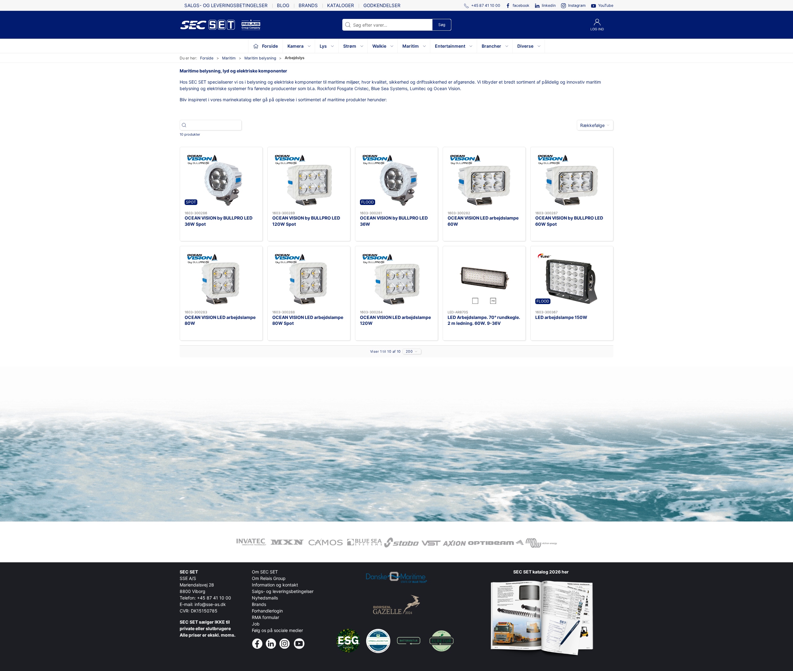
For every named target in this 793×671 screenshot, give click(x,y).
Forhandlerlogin (267, 610)
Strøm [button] (349, 46)
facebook (521, 5)
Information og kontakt (275, 584)
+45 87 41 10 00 (214, 597)
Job (256, 623)
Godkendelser (382, 5)
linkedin (549, 5)
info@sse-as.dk (210, 604)
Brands (308, 5)
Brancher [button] (491, 46)
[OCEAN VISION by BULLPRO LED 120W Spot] (308, 179)
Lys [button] (323, 46)
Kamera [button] (295, 46)
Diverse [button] (525, 46)
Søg (441, 24)
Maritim (229, 58)
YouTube (605, 5)
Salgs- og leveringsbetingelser (226, 5)
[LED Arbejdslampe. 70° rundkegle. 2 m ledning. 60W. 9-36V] (484, 278)
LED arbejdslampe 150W (561, 317)
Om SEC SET (265, 571)
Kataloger (340, 5)
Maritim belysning (260, 58)
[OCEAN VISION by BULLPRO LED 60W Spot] (571, 179)
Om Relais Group (269, 578)
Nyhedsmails (265, 597)
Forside (206, 58)
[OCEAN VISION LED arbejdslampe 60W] (484, 179)
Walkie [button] (379, 46)
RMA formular (265, 617)
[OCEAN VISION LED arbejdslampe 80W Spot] (308, 278)
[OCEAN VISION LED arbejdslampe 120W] (396, 278)
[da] (211, 24)
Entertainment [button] (450, 46)
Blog (283, 5)
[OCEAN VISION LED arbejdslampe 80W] (221, 278)
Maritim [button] (410, 46)
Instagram (577, 5)
